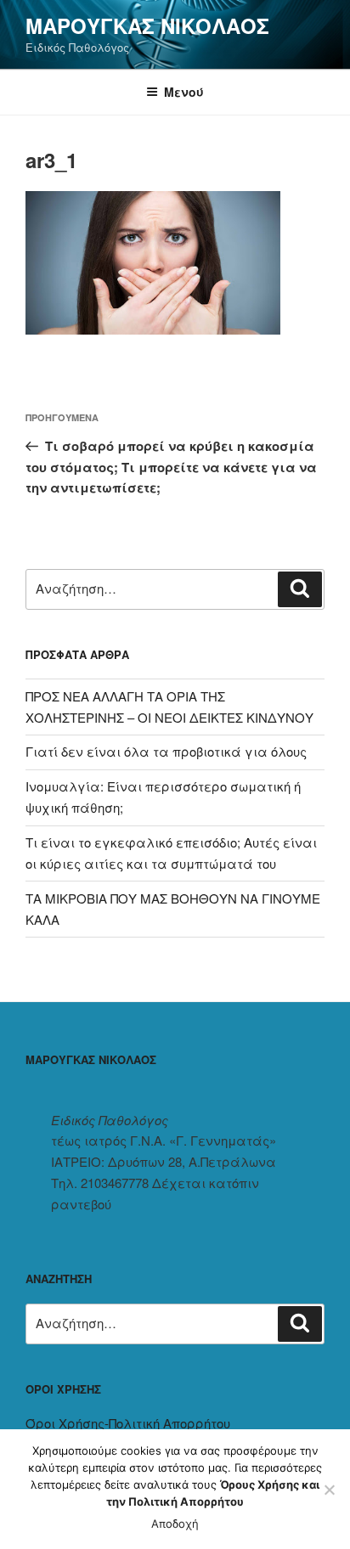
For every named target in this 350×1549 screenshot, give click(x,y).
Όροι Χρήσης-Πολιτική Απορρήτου (127, 1423)
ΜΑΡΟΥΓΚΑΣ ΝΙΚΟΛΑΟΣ (147, 25)
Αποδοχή (175, 1523)
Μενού (184, 91)
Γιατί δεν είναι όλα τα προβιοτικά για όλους (166, 751)
